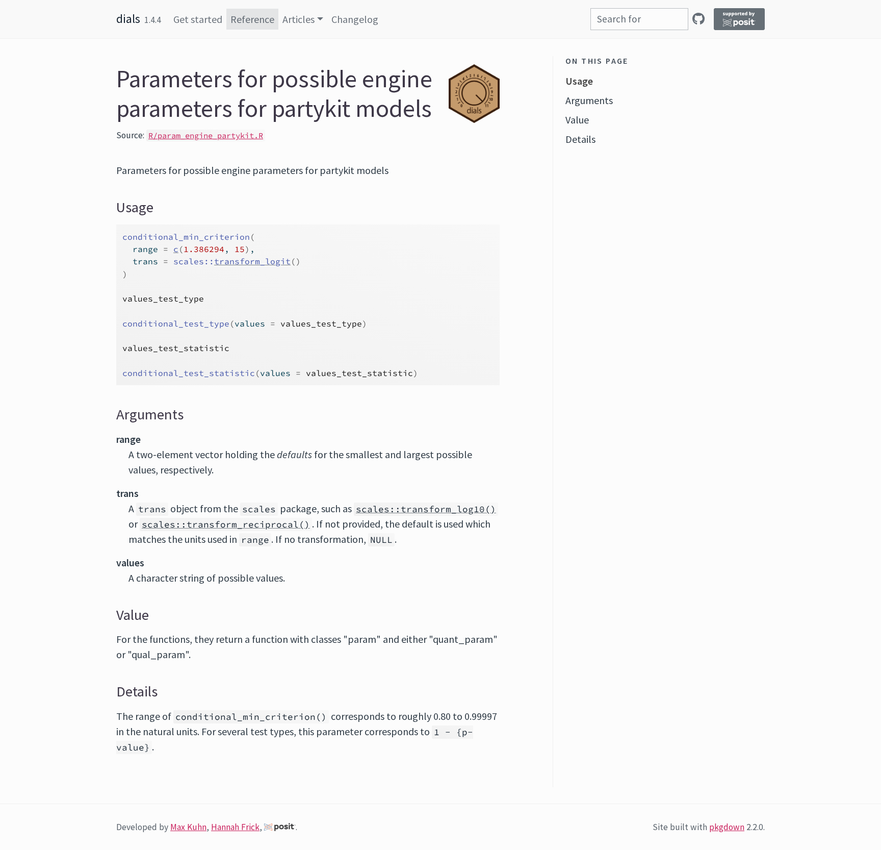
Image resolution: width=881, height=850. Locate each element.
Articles (298, 19)
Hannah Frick (235, 827)
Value (577, 119)
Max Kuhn (188, 827)
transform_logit (252, 261)
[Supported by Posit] (739, 19)
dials (128, 19)
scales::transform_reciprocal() (226, 524)
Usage (579, 80)
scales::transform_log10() (426, 509)
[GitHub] (698, 18)
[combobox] (639, 19)
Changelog (354, 19)
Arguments (589, 100)
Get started (197, 19)
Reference (252, 19)
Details (580, 139)
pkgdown (726, 827)
